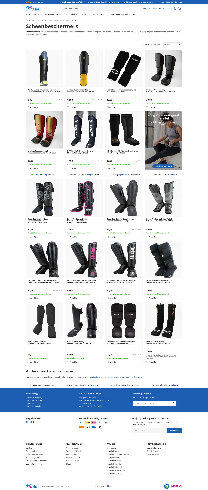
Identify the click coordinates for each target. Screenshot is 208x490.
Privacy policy (60, 486)
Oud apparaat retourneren (37, 460)
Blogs (68, 464)
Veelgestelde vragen (34, 464)
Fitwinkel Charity (73, 457)
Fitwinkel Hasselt (113, 451)
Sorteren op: (156, 45)
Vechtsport (48, 20)
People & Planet (72, 460)
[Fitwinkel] (31, 486)
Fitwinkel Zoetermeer (115, 473)
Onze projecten (153, 454)
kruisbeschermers (115, 377)
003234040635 (87, 403)
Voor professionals (154, 448)
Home (28, 20)
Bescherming (58, 20)
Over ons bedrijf (72, 448)
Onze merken (71, 454)
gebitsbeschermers (99, 377)
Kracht (84, 14)
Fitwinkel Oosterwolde (116, 470)
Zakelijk (162, 8)
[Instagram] (31, 422)
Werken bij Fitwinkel (74, 451)
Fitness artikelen (70, 14)
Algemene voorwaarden (47, 486)
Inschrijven (174, 430)
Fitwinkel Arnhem (114, 460)
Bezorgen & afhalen (34, 400)
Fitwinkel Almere (113, 457)
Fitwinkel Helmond (114, 467)
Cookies (68, 486)
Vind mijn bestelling (34, 398)
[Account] (174, 8)
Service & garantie (34, 406)
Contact (29, 448)
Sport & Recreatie (99, 14)
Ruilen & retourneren (35, 403)
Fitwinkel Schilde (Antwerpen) (118, 454)
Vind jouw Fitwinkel (150, 8)
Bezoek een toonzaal (119, 14)
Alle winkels (111, 448)
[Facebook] (27, 422)
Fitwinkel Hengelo (114, 464)
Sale (134, 14)
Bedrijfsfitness (152, 451)
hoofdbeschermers (133, 377)
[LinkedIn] (34, 422)
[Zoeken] (173, 403)
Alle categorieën (32, 14)
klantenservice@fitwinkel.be (92, 406)
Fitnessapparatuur (51, 14)
